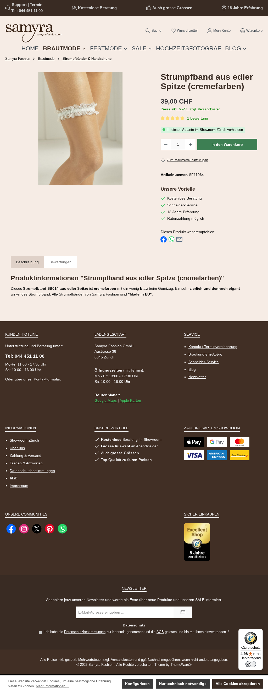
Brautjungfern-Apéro (205, 354)
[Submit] (183, 612)
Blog (192, 369)
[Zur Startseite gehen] (34, 32)
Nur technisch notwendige (182, 684)
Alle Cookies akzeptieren (238, 684)
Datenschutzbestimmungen (32, 471)
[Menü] (259, 632)
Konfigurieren (137, 684)
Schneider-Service (203, 362)
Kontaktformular (47, 379)
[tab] (27, 262)
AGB (13, 478)
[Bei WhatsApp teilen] (171, 239)
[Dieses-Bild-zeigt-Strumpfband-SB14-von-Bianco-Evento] (80, 128)
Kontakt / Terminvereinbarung (212, 347)
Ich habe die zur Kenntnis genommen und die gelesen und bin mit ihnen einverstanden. (136, 632)
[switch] (250, 664)
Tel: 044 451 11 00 (27, 10)
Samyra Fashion (17, 59)
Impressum (19, 486)
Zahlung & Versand (25, 455)
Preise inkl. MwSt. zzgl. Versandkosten (190, 109)
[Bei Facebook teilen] (164, 239)
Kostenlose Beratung (97, 8)
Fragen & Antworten (26, 463)
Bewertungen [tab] (60, 262)
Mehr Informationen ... (52, 686)
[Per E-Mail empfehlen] (179, 239)
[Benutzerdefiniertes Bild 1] (197, 542)
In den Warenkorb (227, 144)
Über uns (17, 448)
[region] (80, 128)
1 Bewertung (197, 118)
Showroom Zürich (24, 440)
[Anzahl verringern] (166, 144)
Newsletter (197, 377)
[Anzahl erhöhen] (190, 144)
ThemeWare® (181, 665)
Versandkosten (122, 660)
